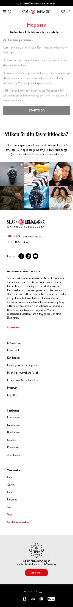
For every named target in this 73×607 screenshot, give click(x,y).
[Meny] (4, 11)
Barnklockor (13, 432)
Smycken (12, 440)
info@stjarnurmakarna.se (27, 236)
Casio (10, 477)
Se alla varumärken (18, 522)
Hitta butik (13, 350)
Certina (11, 485)
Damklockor (13, 425)
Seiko (10, 507)
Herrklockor (14, 417)
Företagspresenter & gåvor (22, 365)
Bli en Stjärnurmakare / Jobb (23, 373)
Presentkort (14, 447)
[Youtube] (35, 256)
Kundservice (14, 358)
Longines (12, 500)
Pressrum (12, 388)
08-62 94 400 (22, 242)
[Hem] (36, 11)
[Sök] (10, 11)
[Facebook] (21, 256)
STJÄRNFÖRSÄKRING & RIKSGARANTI (38, 3)
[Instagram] (28, 256)
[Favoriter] (63, 11)
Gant (10, 492)
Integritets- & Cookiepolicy (22, 380)
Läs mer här (13, 327)
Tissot (10, 515)
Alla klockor (13, 455)
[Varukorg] (68, 11)
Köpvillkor (12, 395)
